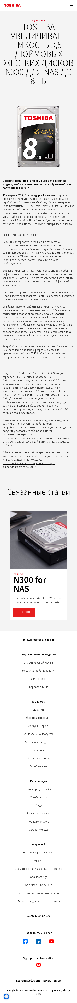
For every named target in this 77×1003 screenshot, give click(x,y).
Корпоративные (38, 687)
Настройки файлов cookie (38, 852)
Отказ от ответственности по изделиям (38, 893)
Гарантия (38, 750)
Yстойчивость (38, 797)
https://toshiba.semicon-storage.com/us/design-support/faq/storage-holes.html (29, 464)
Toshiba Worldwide (38, 821)
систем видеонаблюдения (39, 662)
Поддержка (38, 701)
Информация (38, 781)
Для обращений (39, 766)
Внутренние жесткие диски (38, 654)
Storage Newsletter (38, 829)
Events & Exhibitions (38, 916)
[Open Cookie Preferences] (6, 998)
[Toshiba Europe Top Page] (12, 5)
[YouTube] (51, 941)
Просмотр (24, 612)
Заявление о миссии (38, 813)
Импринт (38, 860)
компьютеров (38, 678)
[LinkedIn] (38, 941)
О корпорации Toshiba (39, 789)
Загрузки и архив (38, 726)
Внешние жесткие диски (38, 639)
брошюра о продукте (38, 717)
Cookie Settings (38, 877)
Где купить (38, 709)
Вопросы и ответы (38, 758)
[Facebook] (25, 941)
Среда (38, 805)
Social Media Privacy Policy (38, 885)
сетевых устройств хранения (38, 670)
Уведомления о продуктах (38, 734)
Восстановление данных (38, 742)
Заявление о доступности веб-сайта (38, 901)
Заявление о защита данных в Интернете (38, 868)
